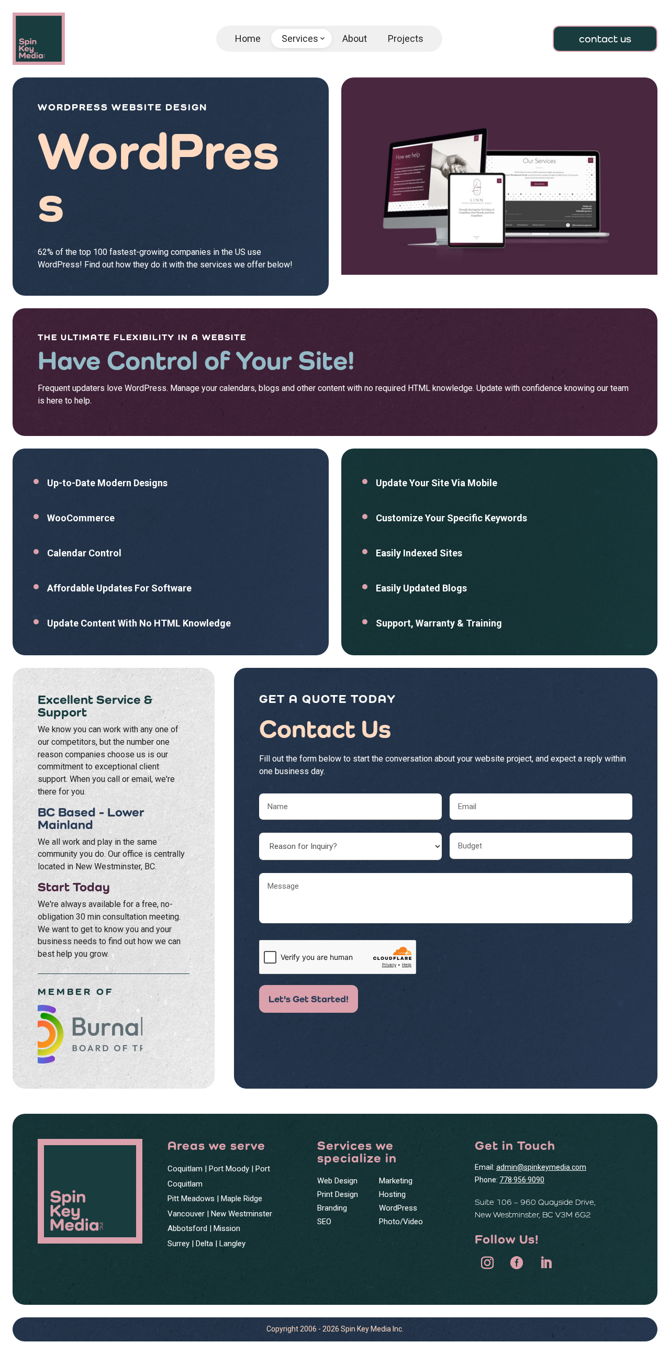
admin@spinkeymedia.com (541, 1167)
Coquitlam (185, 1168)
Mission (227, 1228)
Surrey (178, 1243)
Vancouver (186, 1213)
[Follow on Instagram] (487, 1262)
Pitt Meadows (191, 1198)
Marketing (395, 1180)
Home (248, 38)
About (354, 38)
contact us (605, 38)
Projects (405, 38)
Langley (232, 1243)
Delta (204, 1243)
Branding (332, 1208)
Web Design (337, 1180)
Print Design (337, 1194)
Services (304, 38)
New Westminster (241, 1213)
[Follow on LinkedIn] (546, 1262)
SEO (324, 1221)
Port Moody (229, 1168)
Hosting (392, 1194)
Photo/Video (401, 1221)
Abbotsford (187, 1228)
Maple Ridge (241, 1198)
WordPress (398, 1208)
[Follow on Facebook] (516, 1262)
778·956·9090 (521, 1180)
